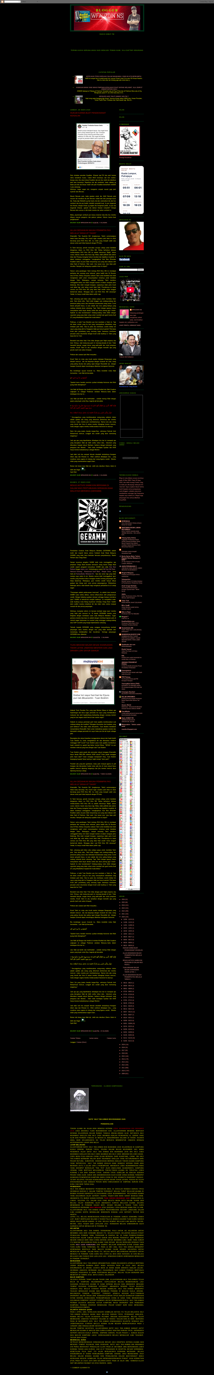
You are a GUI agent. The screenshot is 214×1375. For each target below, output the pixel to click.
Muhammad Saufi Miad (92, 571)
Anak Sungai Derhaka (129, 586)
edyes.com (84, 569)
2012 (123, 1065)
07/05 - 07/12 (127, 1000)
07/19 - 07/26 (127, 994)
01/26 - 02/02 (127, 1035)
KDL (123, 656)
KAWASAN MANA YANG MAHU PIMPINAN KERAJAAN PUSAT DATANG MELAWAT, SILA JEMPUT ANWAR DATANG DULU (109, 88)
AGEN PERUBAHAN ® (129, 566)
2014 (123, 1059)
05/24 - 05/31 (127, 1017)
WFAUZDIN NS (137, 309)
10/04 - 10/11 (127, 934)
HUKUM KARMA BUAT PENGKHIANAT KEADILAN (88, 114)
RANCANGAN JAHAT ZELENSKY (132, 602)
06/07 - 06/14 (127, 1012)
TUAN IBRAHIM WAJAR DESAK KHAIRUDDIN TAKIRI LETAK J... (131, 970)
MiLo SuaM (125, 605)
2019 (123, 1044)
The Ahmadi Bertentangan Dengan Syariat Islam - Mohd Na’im (130, 589)
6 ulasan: (104, 222)
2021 (123, 914)
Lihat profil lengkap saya (130, 325)
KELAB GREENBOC (128, 697)
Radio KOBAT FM (128, 718)
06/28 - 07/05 (127, 1003)
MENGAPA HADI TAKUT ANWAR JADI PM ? (114, 96)
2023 (123, 908)
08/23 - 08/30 (127, 945)
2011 (123, 1068)
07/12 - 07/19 (127, 997)
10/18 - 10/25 (127, 931)
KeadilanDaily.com (128, 621)
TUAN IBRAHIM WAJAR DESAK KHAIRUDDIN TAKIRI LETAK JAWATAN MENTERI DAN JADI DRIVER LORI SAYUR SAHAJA (91, 648)
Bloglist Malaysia (127, 573)
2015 (123, 1056)
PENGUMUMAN (127, 646)
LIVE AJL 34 (125, 618)
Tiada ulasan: (106, 774)
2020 (123, 917)
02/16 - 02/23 (127, 1026)
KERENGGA (126, 521)
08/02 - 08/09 (127, 988)
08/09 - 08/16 (127, 986)
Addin (124, 594)
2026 (123, 899)
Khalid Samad (126, 649)
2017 (123, 1050)
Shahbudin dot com (128, 644)
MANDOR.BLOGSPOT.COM (131, 634)
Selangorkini (126, 579)
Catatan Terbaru (75, 1038)
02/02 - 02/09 (127, 1032)
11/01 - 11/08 (127, 925)
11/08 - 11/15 (127, 922)
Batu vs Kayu (126, 612)
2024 (123, 905)
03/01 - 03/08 (127, 1023)
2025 (123, 902)
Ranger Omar (106, 571)
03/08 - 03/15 (127, 1020)
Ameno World (126, 705)
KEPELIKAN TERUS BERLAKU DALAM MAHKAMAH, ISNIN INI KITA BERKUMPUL (114, 76)
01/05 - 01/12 (127, 1041)
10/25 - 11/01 (127, 928)
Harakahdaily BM (127, 628)
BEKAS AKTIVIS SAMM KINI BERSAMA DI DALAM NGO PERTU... (133, 963)
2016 (123, 1053)
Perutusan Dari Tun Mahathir (130, 614)
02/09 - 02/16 (127, 1029)
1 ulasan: (105, 637)
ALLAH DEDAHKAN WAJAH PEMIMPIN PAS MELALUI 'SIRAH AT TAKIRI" (90, 231)
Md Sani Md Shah (109, 569)
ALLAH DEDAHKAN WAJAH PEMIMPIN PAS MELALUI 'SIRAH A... (132, 955)
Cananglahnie (126, 670)
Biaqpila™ (125, 616)
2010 (123, 1071)
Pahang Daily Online (129, 538)
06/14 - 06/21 (127, 1009)
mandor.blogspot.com (129, 729)
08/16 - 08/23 (127, 983)
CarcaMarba (126, 711)
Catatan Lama (111, 1038)
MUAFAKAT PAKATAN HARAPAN (132, 694)
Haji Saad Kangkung (86, 1244)
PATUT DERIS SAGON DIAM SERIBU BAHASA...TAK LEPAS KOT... (131, 533)
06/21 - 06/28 (127, 1006)
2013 (123, 1062)
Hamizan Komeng (76, 571)
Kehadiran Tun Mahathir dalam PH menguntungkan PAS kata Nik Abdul (132, 687)
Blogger (107, 10)
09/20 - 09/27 (127, 937)
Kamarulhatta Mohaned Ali (85, 574)
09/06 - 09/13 (127, 940)
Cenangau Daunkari (128, 692)
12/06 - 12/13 (127, 919)
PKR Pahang (126, 677)
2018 (123, 1047)
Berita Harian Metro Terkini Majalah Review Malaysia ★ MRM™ (131, 558)
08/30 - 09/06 (127, 942)
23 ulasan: (105, 1031)
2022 (123, 911)
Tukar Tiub (125, 601)
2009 (123, 1073)
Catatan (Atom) (81, 1042)
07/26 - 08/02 (127, 991)
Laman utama (93, 1038)
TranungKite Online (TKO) (130, 683)
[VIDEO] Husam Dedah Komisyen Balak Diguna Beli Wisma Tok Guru (132, 700)
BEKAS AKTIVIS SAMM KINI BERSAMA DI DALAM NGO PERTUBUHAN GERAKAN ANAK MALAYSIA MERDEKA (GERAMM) (91, 488)
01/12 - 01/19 (127, 1038)
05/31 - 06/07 (127, 1015)
